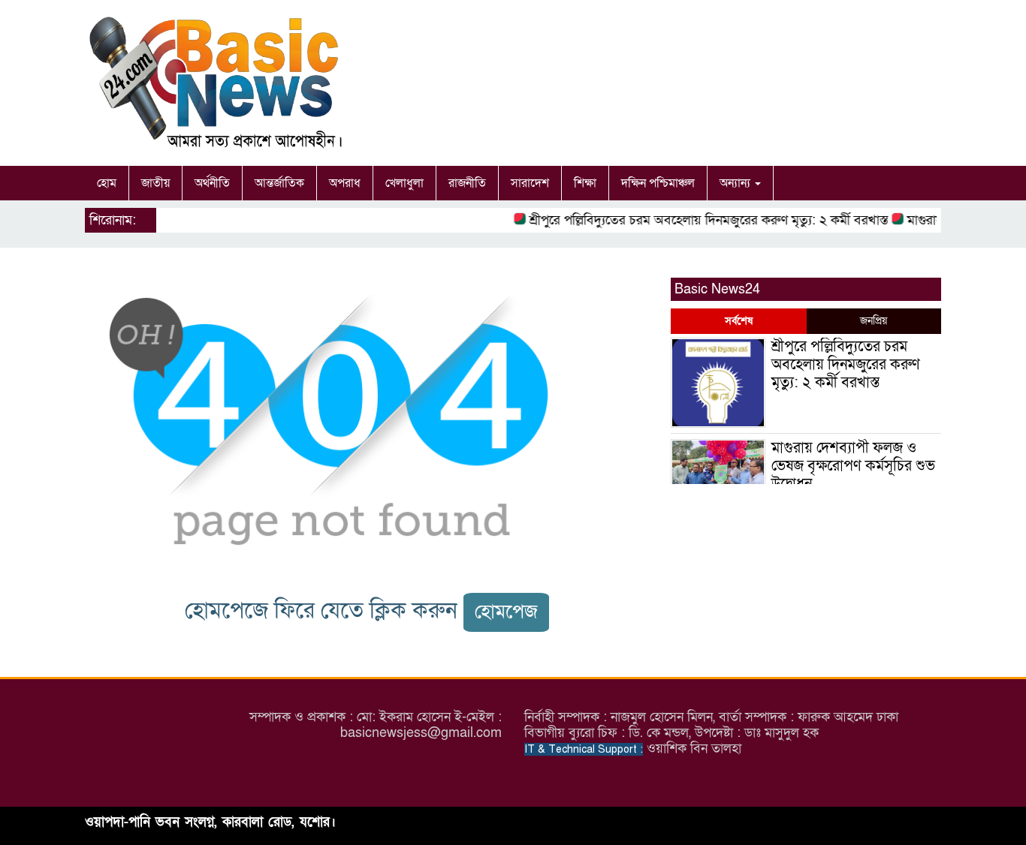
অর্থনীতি (212, 183)
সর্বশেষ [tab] (739, 321)
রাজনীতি (467, 183)
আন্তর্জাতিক (279, 183)
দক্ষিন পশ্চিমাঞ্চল (658, 183)
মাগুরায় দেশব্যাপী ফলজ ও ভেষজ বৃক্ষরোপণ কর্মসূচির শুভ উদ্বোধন (853, 466)
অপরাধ (345, 183)
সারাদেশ (530, 183)
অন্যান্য (736, 183)
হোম (106, 183)
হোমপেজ (506, 612)
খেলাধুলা (404, 183)
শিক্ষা (585, 183)
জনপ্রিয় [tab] (873, 321)
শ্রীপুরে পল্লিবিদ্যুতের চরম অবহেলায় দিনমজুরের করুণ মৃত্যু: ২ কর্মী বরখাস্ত (700, 220)
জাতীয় (155, 183)
